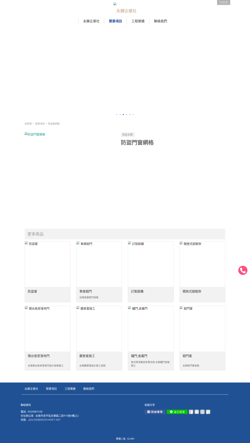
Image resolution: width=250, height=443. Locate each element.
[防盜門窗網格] (70, 177)
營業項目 (40, 123)
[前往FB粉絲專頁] (155, 412)
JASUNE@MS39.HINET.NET (45, 419)
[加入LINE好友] (177, 412)
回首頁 (28, 123)
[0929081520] (242, 270)
